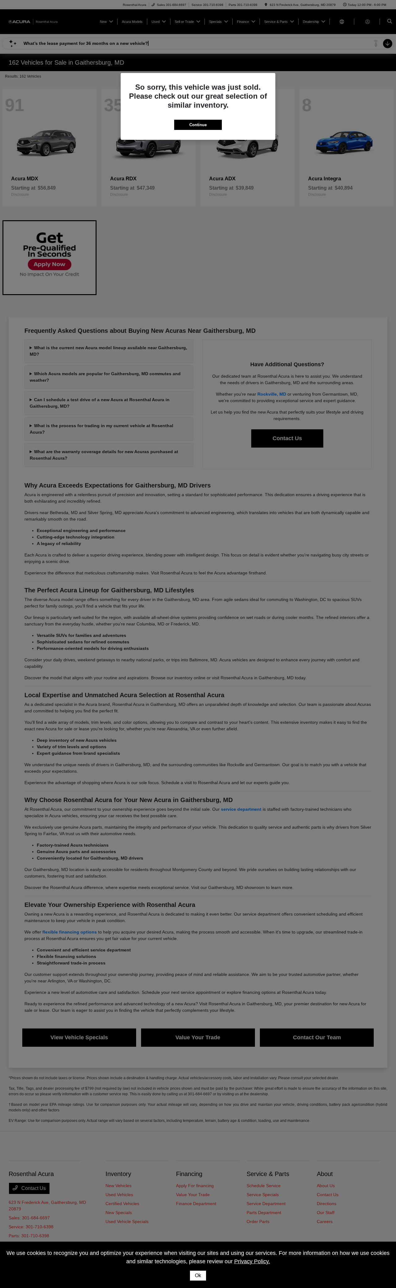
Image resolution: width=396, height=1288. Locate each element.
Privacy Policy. (252, 1261)
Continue (198, 124)
